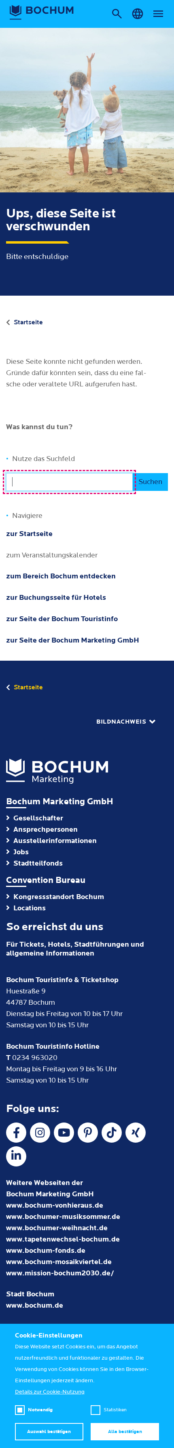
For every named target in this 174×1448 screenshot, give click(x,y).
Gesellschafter (38, 818)
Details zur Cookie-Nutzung (50, 1392)
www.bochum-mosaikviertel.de (59, 1261)
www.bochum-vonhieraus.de (54, 1205)
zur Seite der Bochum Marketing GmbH (72, 640)
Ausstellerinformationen (55, 840)
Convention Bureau (45, 880)
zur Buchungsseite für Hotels (56, 597)
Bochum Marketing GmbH (59, 801)
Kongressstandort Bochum (58, 896)
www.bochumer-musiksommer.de (63, 1216)
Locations (29, 908)
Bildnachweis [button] (121, 722)
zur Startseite (29, 533)
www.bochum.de (34, 1305)
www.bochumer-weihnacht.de (57, 1228)
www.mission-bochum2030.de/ (60, 1273)
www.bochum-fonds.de (45, 1250)
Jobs (21, 852)
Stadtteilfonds (38, 863)
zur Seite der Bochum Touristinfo (62, 619)
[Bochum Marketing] (41, 12)
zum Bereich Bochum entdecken (61, 576)
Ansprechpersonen (45, 829)
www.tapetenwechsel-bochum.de (63, 1239)
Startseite (28, 322)
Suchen (150, 481)
